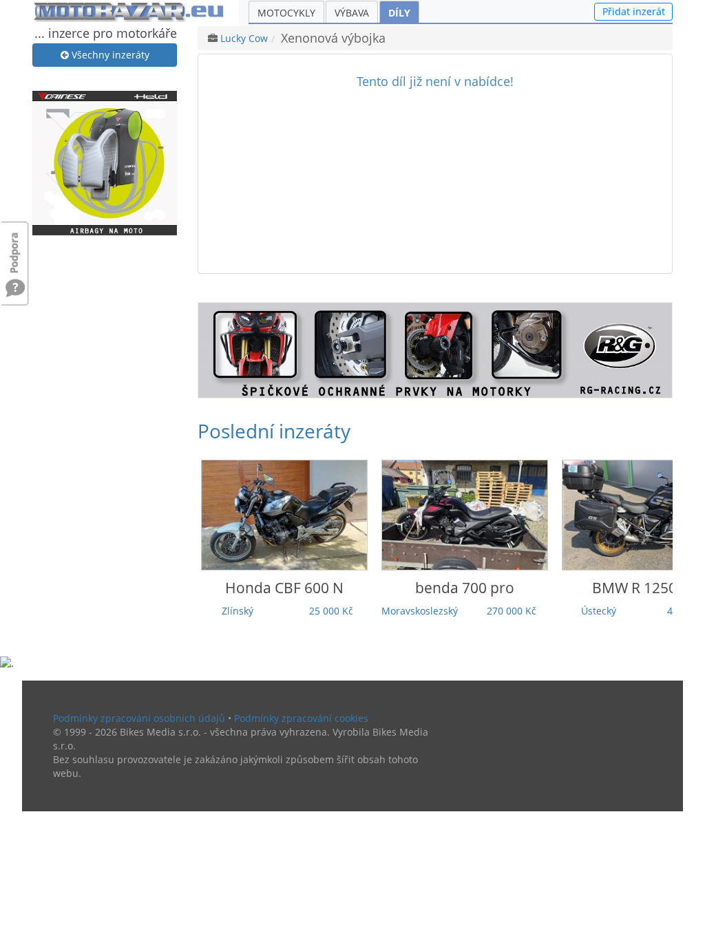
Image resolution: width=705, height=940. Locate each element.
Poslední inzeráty (274, 431)
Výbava (352, 12)
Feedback (15, 246)
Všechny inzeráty (109, 54)
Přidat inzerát (633, 11)
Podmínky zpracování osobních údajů (139, 718)
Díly (399, 12)
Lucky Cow (244, 38)
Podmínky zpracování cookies (301, 718)
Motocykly (286, 12)
